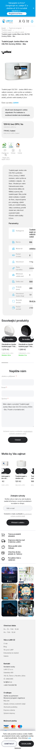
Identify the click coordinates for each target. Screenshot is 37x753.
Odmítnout (9, 744)
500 (31, 282)
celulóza (32, 249)
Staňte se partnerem (11, 696)
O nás (6, 643)
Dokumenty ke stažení (11, 653)
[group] (23, 472)
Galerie (6, 656)
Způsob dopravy (9, 713)
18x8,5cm (33, 301)
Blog (5, 647)
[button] (32, 337)
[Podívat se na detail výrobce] (7, 52)
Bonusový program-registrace (14, 698)
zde (29, 738)
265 (30, 288)
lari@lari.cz (8, 682)
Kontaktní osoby (9, 667)
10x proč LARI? (8, 650)
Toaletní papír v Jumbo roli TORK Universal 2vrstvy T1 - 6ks (21, 477)
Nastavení (18, 748)
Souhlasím (26, 744)
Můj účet (6, 701)
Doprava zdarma (9, 710)
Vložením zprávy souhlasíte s (17, 432)
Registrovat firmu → (16, 14)
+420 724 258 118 (10, 685)
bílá (30, 242)
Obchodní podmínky (10, 707)
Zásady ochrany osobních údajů (14, 704)
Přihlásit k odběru (17, 523)
